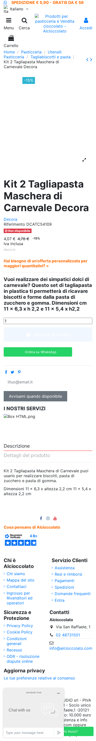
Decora (10, 219)
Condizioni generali (17, 641)
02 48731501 (68, 634)
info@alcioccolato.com (70, 648)
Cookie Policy (19, 632)
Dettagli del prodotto (27, 455)
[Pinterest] (19, 372)
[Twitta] (12, 372)
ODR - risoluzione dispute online (23, 659)
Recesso (14, 649)
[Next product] (91, 59)
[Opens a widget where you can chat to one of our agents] (34, 712)
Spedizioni (64, 587)
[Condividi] (6, 372)
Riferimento (14, 224)
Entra (59, 600)
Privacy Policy (20, 625)
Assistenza (65, 567)
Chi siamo (16, 573)
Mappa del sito (20, 580)
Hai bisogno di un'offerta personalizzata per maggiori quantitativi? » (46, 263)
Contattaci (16, 586)
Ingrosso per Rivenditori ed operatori (19, 598)
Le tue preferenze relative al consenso (39, 678)
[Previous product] (88, 59)
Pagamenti (64, 580)
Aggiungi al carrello (52, 334)
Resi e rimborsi (68, 574)
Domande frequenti (73, 593)
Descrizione (17, 446)
